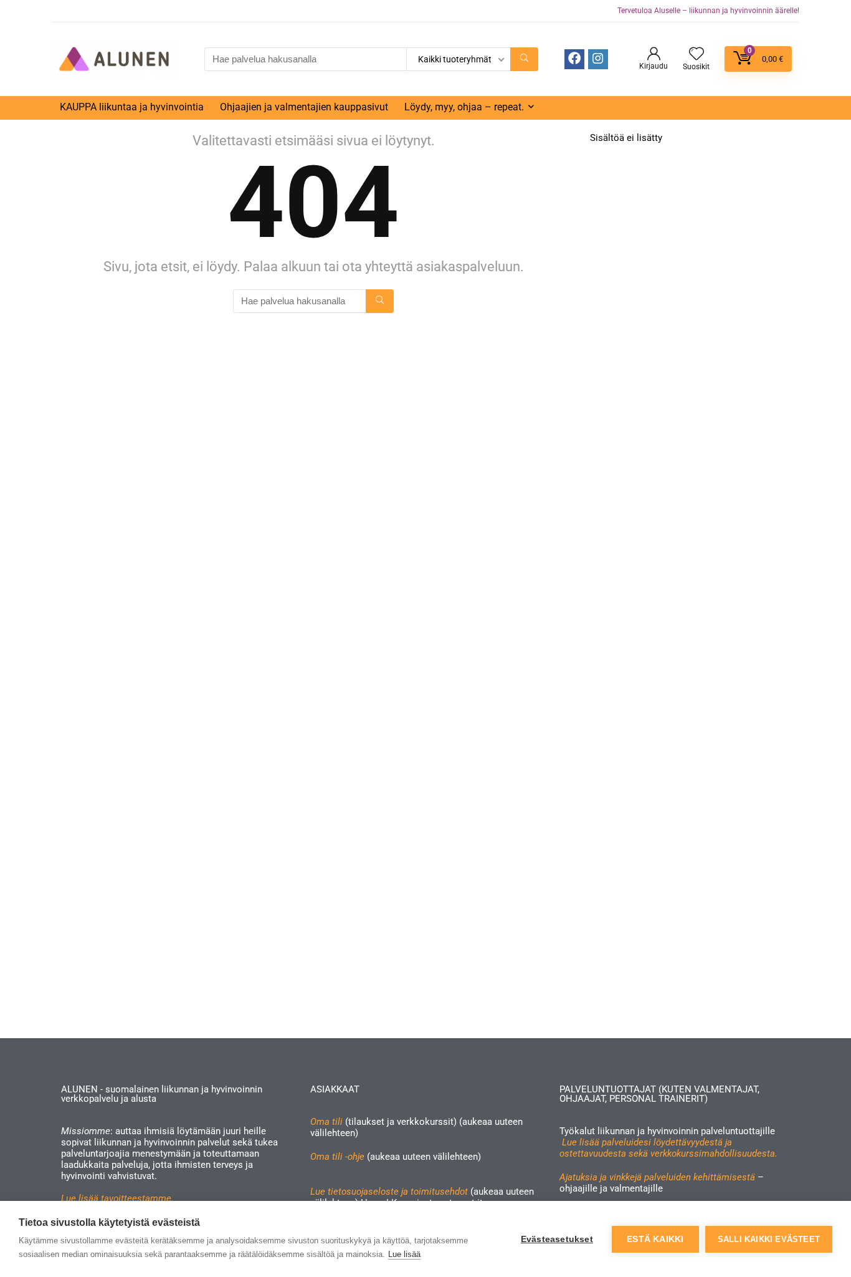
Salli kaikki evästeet (769, 1239)
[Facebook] (574, 59)
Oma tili (326, 1121)
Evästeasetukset (557, 1239)
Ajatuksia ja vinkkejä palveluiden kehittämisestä (657, 1177)
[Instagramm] (598, 59)
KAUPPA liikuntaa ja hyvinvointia (132, 107)
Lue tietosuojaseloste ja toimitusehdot (390, 1191)
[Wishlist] (696, 55)
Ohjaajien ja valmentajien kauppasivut (304, 107)
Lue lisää (404, 1254)
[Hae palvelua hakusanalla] (524, 59)
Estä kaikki (655, 1239)
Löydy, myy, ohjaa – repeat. (464, 107)
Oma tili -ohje (337, 1156)
